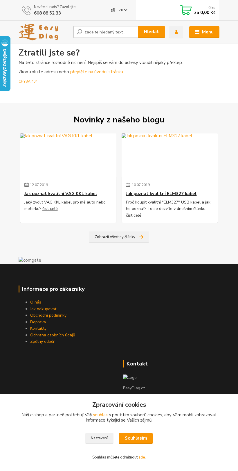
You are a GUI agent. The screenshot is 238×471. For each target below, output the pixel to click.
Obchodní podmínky (48, 315)
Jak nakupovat (43, 309)
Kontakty (38, 328)
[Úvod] (44, 32)
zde (141, 457)
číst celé (50, 208)
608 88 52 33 (47, 13)
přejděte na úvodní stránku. (97, 72)
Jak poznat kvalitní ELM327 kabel (161, 193)
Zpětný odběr (42, 341)
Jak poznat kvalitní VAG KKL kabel (60, 193)
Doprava (38, 322)
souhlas (100, 415)
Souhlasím (136, 438)
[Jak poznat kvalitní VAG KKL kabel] (68, 155)
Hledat (151, 32)
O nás (35, 302)
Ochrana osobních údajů (52, 335)
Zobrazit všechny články (115, 237)
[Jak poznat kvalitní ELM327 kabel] (170, 155)
